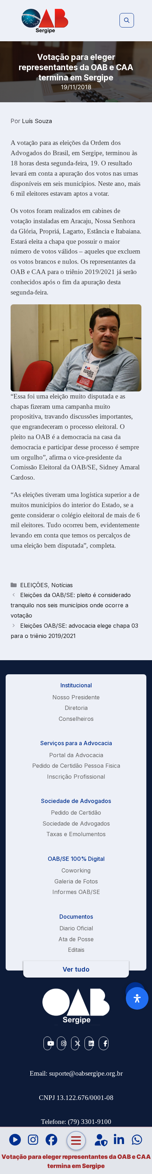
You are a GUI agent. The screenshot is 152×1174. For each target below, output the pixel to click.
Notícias (62, 585)
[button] (127, 20)
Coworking (76, 870)
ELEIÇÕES (34, 585)
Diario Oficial (76, 928)
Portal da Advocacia (76, 755)
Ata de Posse (76, 939)
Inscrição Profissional (76, 776)
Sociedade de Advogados (76, 823)
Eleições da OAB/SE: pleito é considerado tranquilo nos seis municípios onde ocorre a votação (71, 605)
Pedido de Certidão (76, 812)
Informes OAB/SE (76, 891)
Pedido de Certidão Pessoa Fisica (76, 765)
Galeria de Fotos (76, 881)
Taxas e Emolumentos (76, 834)
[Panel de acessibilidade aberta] (137, 998)
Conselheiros (76, 718)
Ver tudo (76, 969)
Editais (76, 949)
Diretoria (76, 707)
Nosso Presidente (76, 697)
